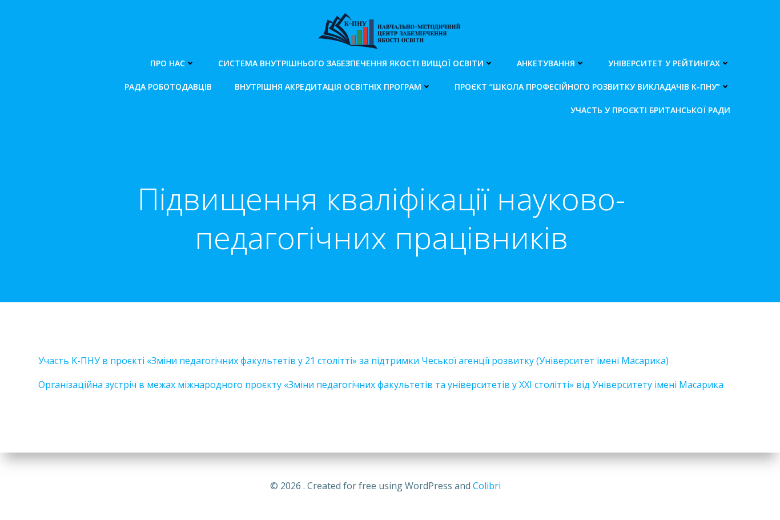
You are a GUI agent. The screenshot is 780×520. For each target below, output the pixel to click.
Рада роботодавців (168, 86)
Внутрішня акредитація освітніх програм (328, 86)
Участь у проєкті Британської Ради (650, 110)
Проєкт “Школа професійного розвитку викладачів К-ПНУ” (587, 86)
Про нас (167, 63)
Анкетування (546, 63)
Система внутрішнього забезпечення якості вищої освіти (351, 63)
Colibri (487, 485)
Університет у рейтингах (664, 63)
